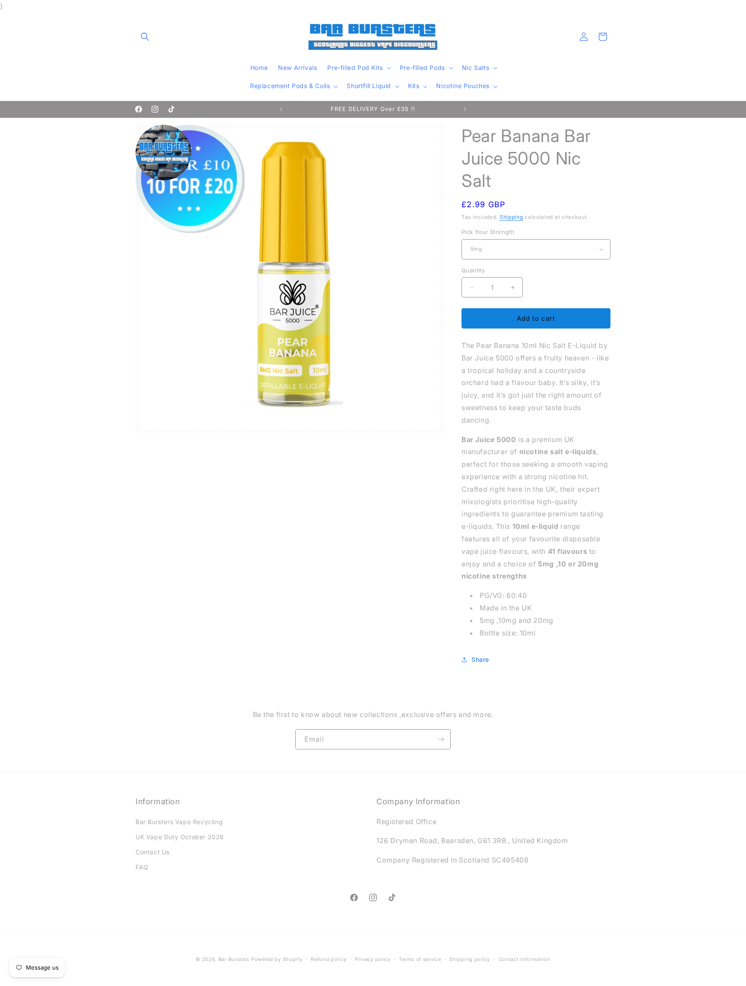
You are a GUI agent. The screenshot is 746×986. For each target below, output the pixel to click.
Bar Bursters (234, 959)
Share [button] (480, 659)
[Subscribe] (440, 739)
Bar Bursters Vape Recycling (179, 821)
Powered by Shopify (277, 959)
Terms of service (420, 959)
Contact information (524, 959)
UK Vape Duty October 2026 (180, 837)
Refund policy (328, 959)
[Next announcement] (464, 109)
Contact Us (153, 852)
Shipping (511, 217)
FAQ (142, 867)
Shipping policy (469, 959)
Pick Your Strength (488, 231)
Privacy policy (373, 959)
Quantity (473, 270)
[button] (145, 36)
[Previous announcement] (281, 109)
